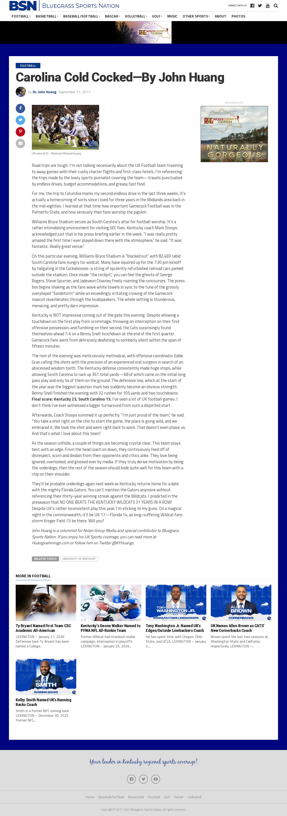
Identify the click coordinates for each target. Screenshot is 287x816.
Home (90, 797)
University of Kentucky (79, 558)
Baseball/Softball (80, 16)
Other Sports (195, 16)
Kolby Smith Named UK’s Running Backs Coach (43, 702)
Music (172, 16)
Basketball (46, 16)
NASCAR (111, 16)
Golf (156, 16)
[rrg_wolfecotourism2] (234, 160)
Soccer (179, 797)
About (220, 16)
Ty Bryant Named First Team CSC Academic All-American (43, 628)
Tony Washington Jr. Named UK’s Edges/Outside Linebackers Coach (175, 628)
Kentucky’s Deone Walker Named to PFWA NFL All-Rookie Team (111, 628)
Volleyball (135, 16)
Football (20, 16)
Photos (238, 16)
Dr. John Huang (45, 92)
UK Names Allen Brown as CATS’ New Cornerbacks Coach (238, 628)
